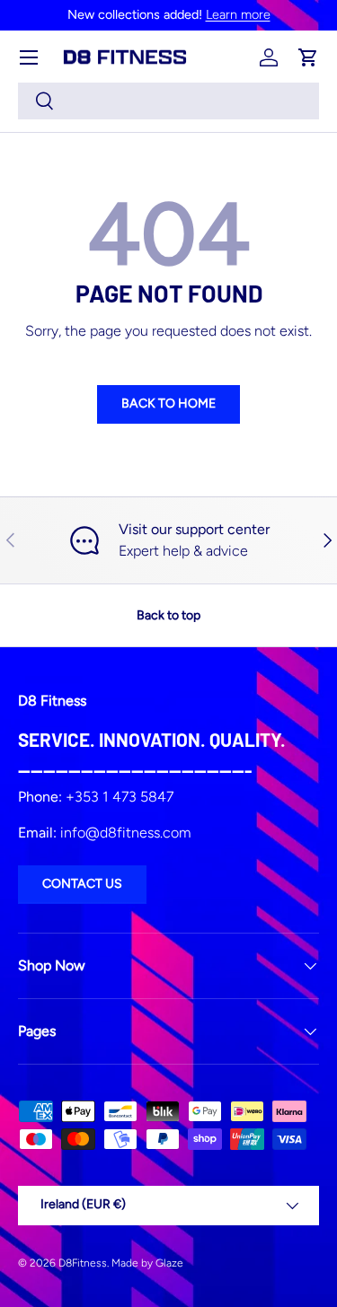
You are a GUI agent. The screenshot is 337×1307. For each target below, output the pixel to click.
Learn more (238, 14)
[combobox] (168, 101)
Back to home (168, 403)
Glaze (169, 1263)
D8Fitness (82, 1263)
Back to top (168, 615)
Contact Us (82, 883)
